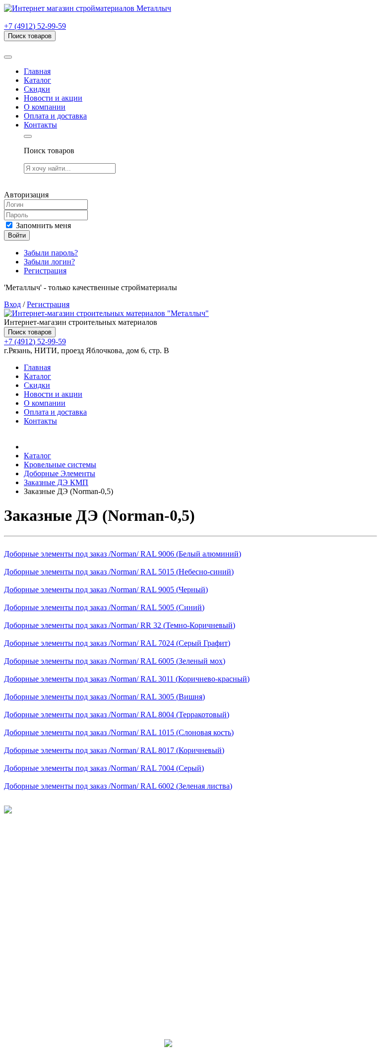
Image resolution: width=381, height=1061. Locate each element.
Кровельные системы (60, 464)
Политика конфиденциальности (58, 836)
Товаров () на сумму (56, 45)
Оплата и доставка (55, 116)
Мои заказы (44, 954)
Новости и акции (53, 98)
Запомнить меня (42, 225)
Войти (17, 235)
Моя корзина (45, 945)
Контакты (40, 125)
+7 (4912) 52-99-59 (35, 26)
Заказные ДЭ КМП (56, 482)
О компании (44, 107)
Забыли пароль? (51, 253)
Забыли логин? (49, 261)
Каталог (37, 80)
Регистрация (45, 270)
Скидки (37, 89)
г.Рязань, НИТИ (50, 991)
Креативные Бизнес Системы (191, 1052)
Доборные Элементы (59, 473)
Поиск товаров (30, 36)
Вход (12, 304)
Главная (37, 71)
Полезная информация (62, 891)
